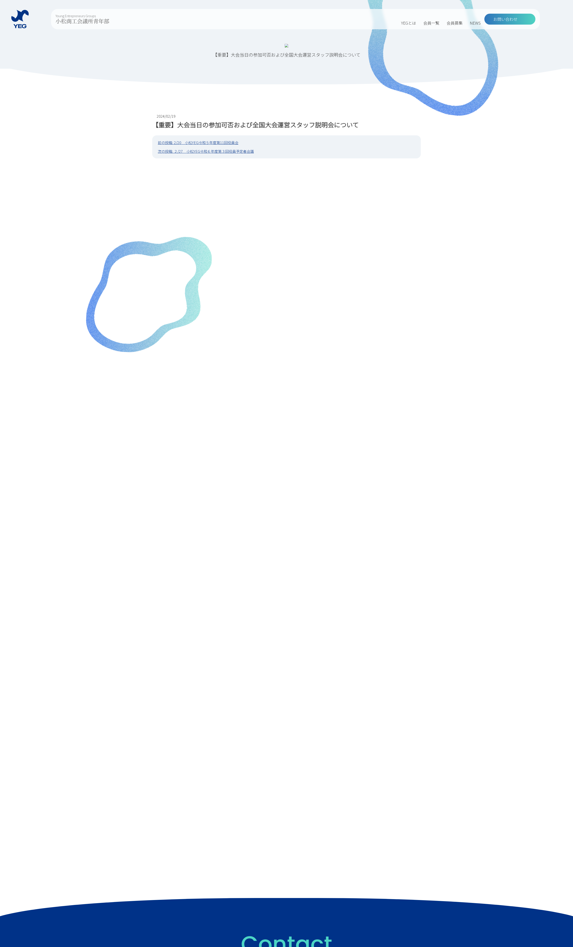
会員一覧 (431, 23)
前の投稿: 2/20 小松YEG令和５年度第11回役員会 (198, 142)
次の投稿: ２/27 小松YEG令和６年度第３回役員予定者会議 (206, 151)
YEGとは (408, 23)
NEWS (475, 23)
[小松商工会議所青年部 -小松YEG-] (20, 19)
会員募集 (455, 23)
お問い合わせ (505, 19)
